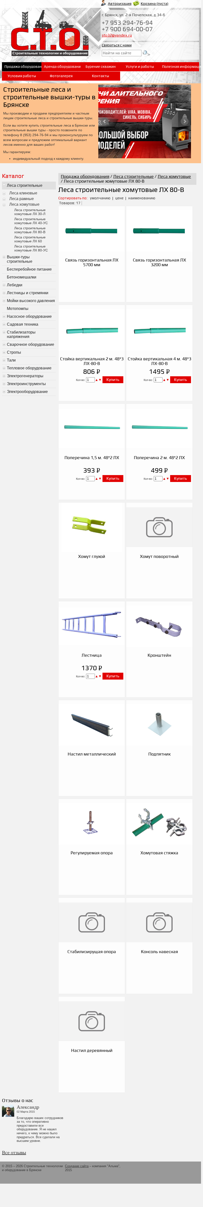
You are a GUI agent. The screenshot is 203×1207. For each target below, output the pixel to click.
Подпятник (159, 754)
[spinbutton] (90, 379)
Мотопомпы (17, 308)
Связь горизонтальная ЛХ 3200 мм (159, 262)
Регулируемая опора (92, 853)
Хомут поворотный (159, 556)
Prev (105, 121)
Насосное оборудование (29, 316)
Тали (11, 360)
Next (185, 121)
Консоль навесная (159, 951)
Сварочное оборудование (30, 344)
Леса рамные (21, 199)
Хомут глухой (91, 556)
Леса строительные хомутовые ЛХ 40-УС (31, 221)
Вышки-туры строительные (19, 259)
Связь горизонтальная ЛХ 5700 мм (91, 262)
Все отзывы (14, 1152)
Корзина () (154, 4)
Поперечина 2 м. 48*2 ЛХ (159, 457)
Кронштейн (159, 655)
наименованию (141, 198)
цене (119, 198)
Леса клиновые (23, 193)
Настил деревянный (92, 1050)
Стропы (14, 352)
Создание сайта (77, 1166)
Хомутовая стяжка (159, 853)
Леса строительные (24, 185)
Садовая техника (22, 324)
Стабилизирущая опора (91, 951)
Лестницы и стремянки (27, 293)
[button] (96, 380)
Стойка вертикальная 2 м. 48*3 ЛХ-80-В (92, 361)
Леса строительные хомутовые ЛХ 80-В (30, 230)
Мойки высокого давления (31, 301)
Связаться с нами (117, 45)
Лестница (92, 655)
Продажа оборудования (85, 176)
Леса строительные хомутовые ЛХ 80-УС (31, 248)
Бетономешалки (21, 277)
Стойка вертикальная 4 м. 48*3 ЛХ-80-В (159, 361)
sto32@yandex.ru (117, 35)
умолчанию (100, 198)
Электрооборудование (27, 392)
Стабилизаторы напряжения (21, 334)
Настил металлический (92, 754)
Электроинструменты (26, 384)
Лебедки (14, 285)
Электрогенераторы (25, 376)
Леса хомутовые (24, 204)
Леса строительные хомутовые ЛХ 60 (30, 239)
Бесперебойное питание (29, 269)
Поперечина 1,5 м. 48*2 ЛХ (91, 457)
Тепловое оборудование (29, 368)
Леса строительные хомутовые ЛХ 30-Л (30, 212)
